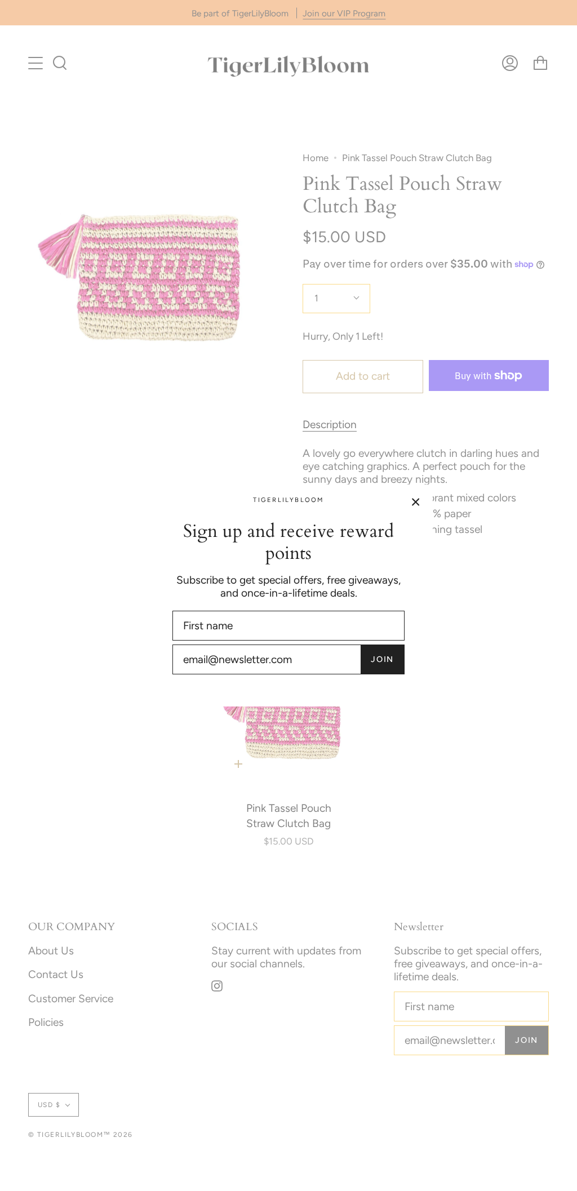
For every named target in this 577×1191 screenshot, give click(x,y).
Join (382, 659)
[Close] (415, 501)
